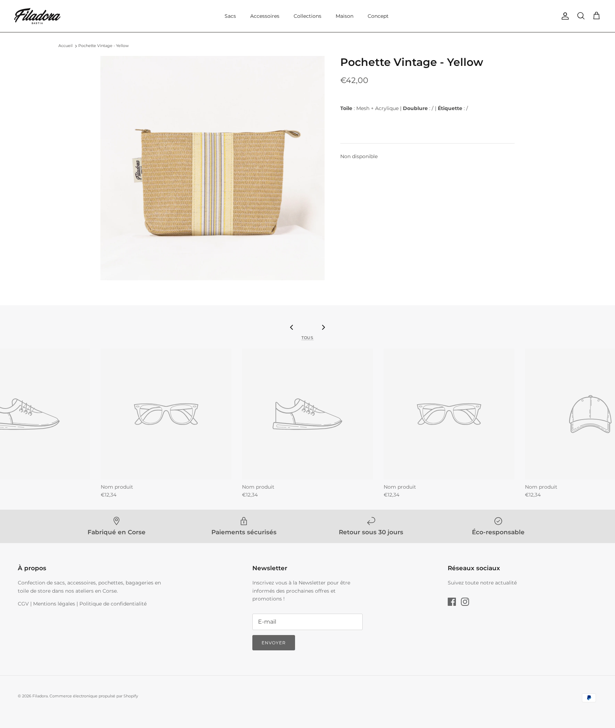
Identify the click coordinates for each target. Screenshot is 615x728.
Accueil (65, 45)
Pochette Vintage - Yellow (103, 45)
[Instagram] (465, 602)
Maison (344, 16)
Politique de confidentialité (113, 603)
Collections (307, 16)
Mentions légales (54, 603)
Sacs (230, 16)
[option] (212, 168)
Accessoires (264, 16)
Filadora (40, 695)
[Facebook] (452, 602)
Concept (378, 16)
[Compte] (563, 16)
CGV (23, 603)
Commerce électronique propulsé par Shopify (93, 695)
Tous (307, 338)
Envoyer (274, 642)
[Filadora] (37, 16)
